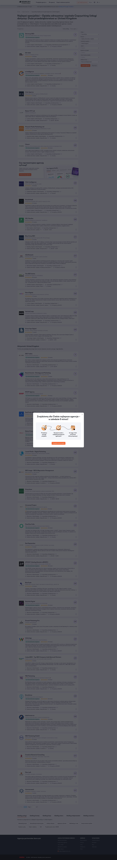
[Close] (82, 414)
